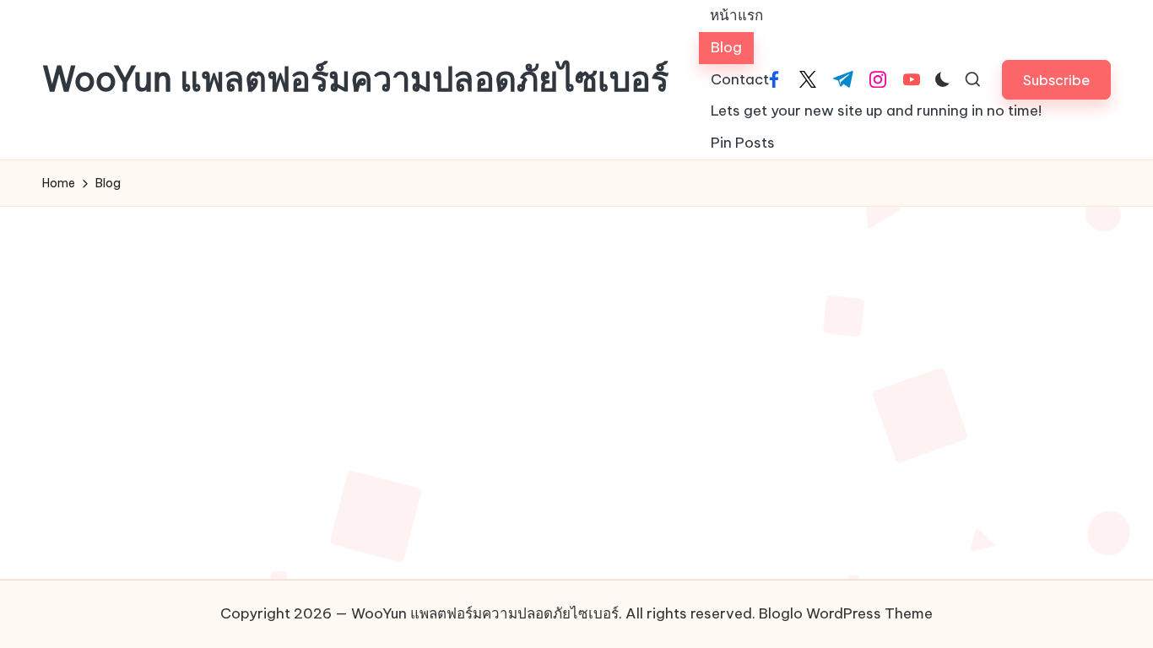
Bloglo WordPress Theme (846, 613)
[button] (1056, 80)
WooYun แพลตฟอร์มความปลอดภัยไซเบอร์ (355, 79)
